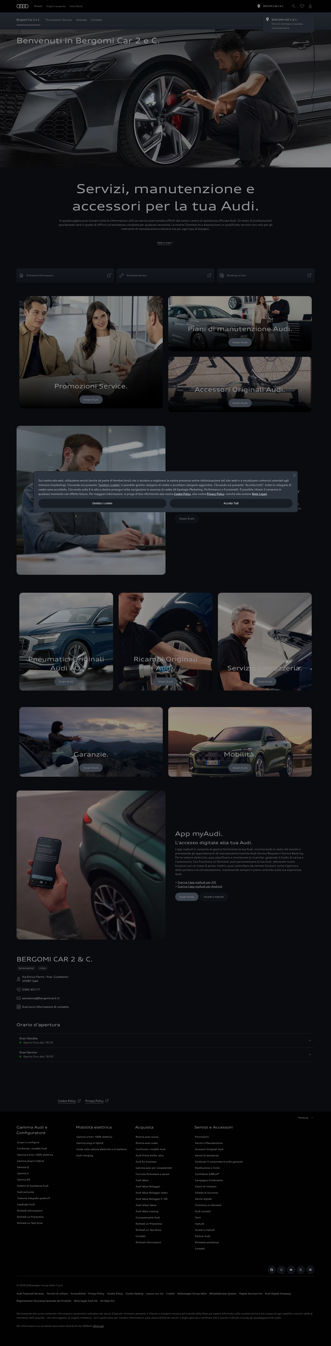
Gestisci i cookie (102, 503)
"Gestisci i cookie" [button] (109, 485)
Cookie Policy (182, 494)
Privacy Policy (215, 494)
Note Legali (259, 494)
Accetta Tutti (231, 503)
